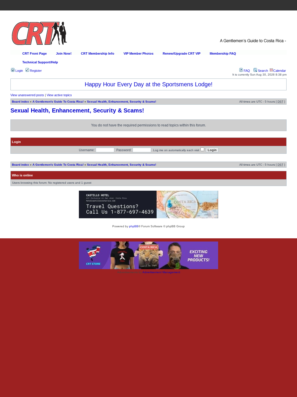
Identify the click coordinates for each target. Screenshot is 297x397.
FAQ (246, 70)
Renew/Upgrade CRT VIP (181, 53)
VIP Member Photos (138, 53)
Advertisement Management (161, 272)
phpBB (133, 226)
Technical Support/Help (40, 62)
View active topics (59, 95)
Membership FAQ (223, 53)
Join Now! (64, 53)
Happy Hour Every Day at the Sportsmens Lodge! (149, 84)
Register (35, 70)
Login (19, 70)
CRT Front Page (34, 53)
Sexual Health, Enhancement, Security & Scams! (121, 101)
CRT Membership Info (97, 53)
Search (262, 70)
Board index (20, 101)
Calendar (279, 70)
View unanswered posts (27, 95)
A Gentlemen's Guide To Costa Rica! (58, 101)
